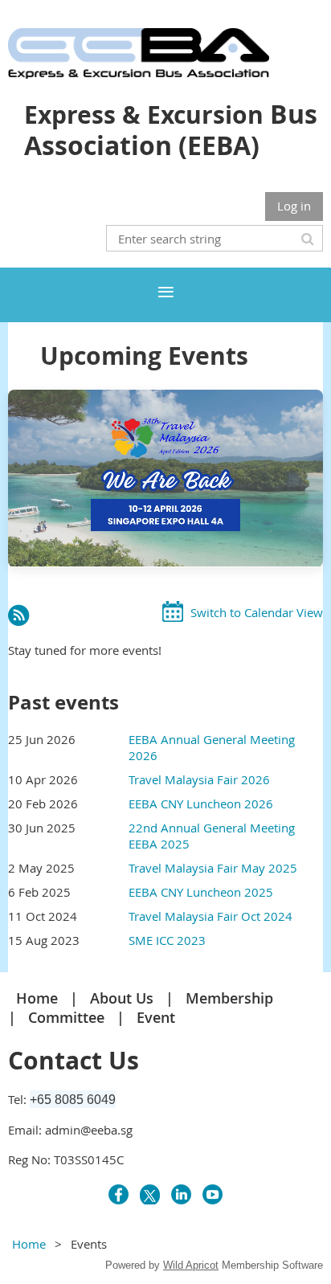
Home (37, 998)
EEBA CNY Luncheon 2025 (201, 892)
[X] (150, 1194)
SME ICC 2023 (167, 940)
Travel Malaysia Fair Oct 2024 (210, 916)
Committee (66, 1017)
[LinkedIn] (181, 1194)
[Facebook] (118, 1194)
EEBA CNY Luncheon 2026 (201, 803)
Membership (229, 998)
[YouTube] (212, 1194)
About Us (121, 998)
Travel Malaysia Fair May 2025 (213, 868)
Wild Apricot (191, 1265)
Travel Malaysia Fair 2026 (199, 779)
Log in (294, 206)
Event (156, 1017)
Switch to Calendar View (256, 612)
